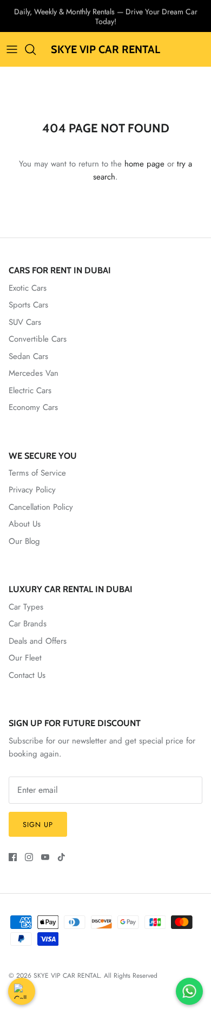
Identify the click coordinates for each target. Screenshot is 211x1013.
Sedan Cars (28, 356)
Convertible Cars (38, 339)
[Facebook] (13, 857)
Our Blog (24, 541)
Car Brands (28, 624)
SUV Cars (25, 322)
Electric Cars (30, 390)
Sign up (38, 824)
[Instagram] (29, 857)
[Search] (36, 49)
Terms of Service (37, 473)
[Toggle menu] (12, 49)
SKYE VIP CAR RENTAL (67, 975)
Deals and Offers (38, 641)
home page (144, 164)
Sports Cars (28, 305)
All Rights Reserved (130, 975)
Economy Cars (33, 407)
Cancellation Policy (41, 507)
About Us (25, 524)
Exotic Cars (28, 288)
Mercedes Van (33, 373)
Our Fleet (25, 658)
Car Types (26, 607)
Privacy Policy (32, 490)
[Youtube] (45, 857)
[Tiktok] (61, 857)
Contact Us (27, 675)
